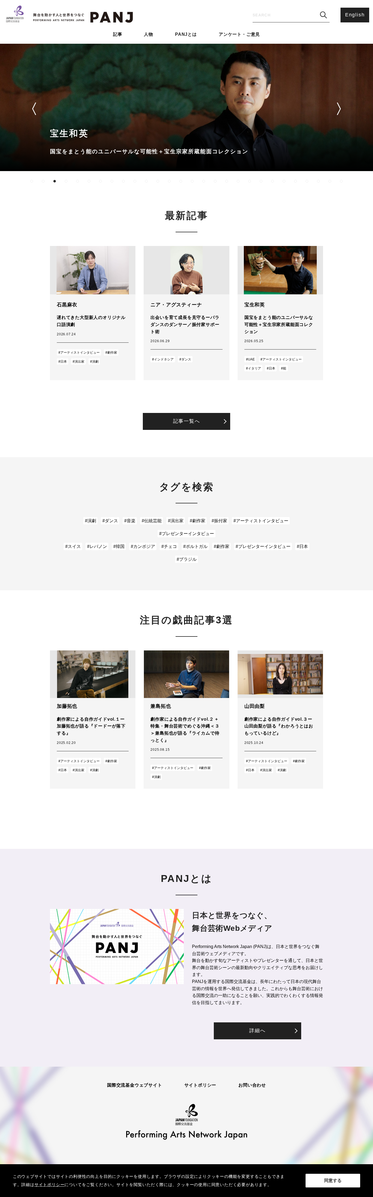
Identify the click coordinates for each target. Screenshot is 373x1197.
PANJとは (186, 34)
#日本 (62, 361)
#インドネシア (163, 359)
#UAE (250, 359)
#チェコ (169, 546)
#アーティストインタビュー (79, 352)
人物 (148, 34)
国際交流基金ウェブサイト (134, 1085)
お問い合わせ (252, 1085)
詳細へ (257, 1030)
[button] (34, 108)
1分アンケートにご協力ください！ (319, 1136)
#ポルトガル (195, 546)
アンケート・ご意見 (239, 34)
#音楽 (129, 520)
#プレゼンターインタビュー (186, 533)
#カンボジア (143, 546)
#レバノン (97, 546)
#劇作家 (111, 352)
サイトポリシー (200, 1085)
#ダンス (185, 359)
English (355, 14)
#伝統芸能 (152, 520)
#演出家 (78, 361)
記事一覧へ (186, 421)
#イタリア (253, 368)
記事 (117, 34)
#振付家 (219, 520)
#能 (283, 368)
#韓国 (119, 546)
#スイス (73, 546)
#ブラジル (187, 559)
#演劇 (94, 361)
